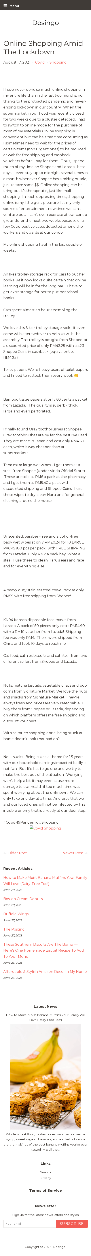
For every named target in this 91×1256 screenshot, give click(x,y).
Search (45, 1172)
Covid (40, 62)
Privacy (45, 1178)
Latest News (45, 1006)
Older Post (17, 853)
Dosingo (59, 1247)
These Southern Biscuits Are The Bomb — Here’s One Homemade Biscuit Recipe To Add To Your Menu (43, 950)
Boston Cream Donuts (23, 899)
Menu (14, 6)
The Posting (14, 929)
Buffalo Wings (15, 914)
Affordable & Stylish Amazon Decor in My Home (45, 972)
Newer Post (73, 853)
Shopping (58, 62)
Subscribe (72, 1224)
